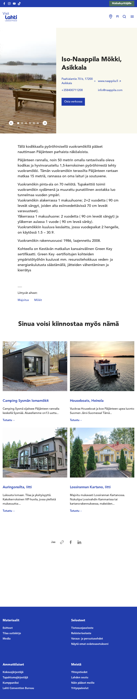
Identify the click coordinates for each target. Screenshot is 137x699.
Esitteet (8, 628)
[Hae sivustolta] (126, 16)
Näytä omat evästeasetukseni (89, 644)
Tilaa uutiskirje (12, 633)
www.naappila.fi (108, 81)
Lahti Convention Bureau (18, 688)
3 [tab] (26, 123)
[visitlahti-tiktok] (19, 3)
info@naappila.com (110, 90)
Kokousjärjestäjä (13, 672)
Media (7, 639)
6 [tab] (38, 123)
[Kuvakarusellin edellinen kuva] (11, 123)
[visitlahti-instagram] (9, 3)
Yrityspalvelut (79, 688)
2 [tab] (22, 123)
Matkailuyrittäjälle (121, 3)
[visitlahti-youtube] (14, 3)
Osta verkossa (73, 101)
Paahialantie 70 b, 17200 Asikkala (77, 81)
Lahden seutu (79, 677)
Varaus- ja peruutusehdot (87, 639)
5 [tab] (34, 123)
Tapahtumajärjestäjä (15, 677)
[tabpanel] (28, 80)
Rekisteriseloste (81, 633)
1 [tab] (18, 123)
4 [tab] (30, 123)
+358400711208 (72, 90)
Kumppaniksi (11, 683)
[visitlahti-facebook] (4, 3)
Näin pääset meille (83, 683)
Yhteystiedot (79, 672)
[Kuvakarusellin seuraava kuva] (45, 123)
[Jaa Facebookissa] (70, 542)
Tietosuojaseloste (82, 628)
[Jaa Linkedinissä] (79, 542)
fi (117, 16)
